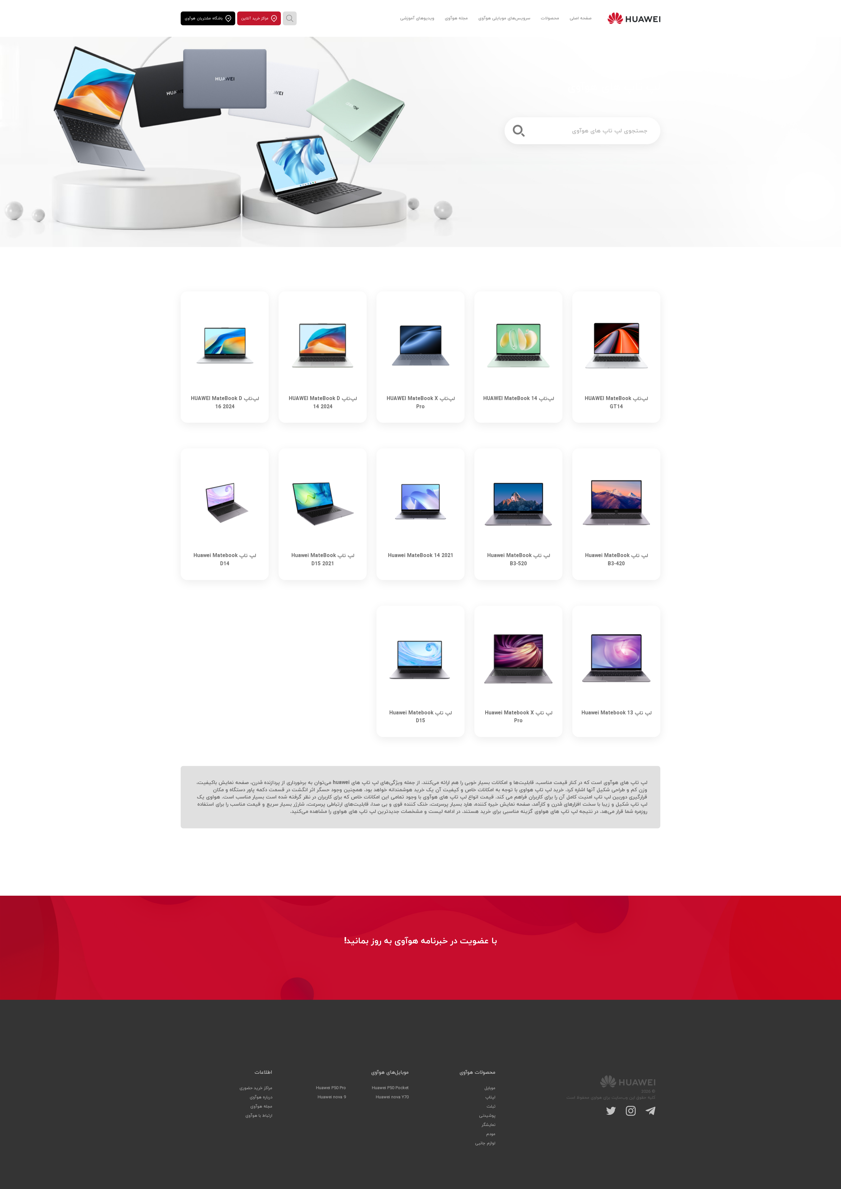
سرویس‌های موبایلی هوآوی (504, 18)
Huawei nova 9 (332, 1097)
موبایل (490, 1088)
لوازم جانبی (485, 1143)
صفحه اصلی (581, 18)
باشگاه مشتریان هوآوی (204, 18)
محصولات (550, 18)
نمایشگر (488, 1125)
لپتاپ (490, 1097)
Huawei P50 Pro (331, 1088)
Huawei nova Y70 (392, 1097)
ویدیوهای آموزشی (417, 18)
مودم (490, 1134)
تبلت (491, 1107)
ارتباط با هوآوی (258, 1116)
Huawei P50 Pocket (390, 1088)
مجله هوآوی (456, 18)
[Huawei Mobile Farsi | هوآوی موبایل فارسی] (633, 18)
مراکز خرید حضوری (255, 1088)
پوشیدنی (487, 1116)
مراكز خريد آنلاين (254, 18)
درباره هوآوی (261, 1097)
